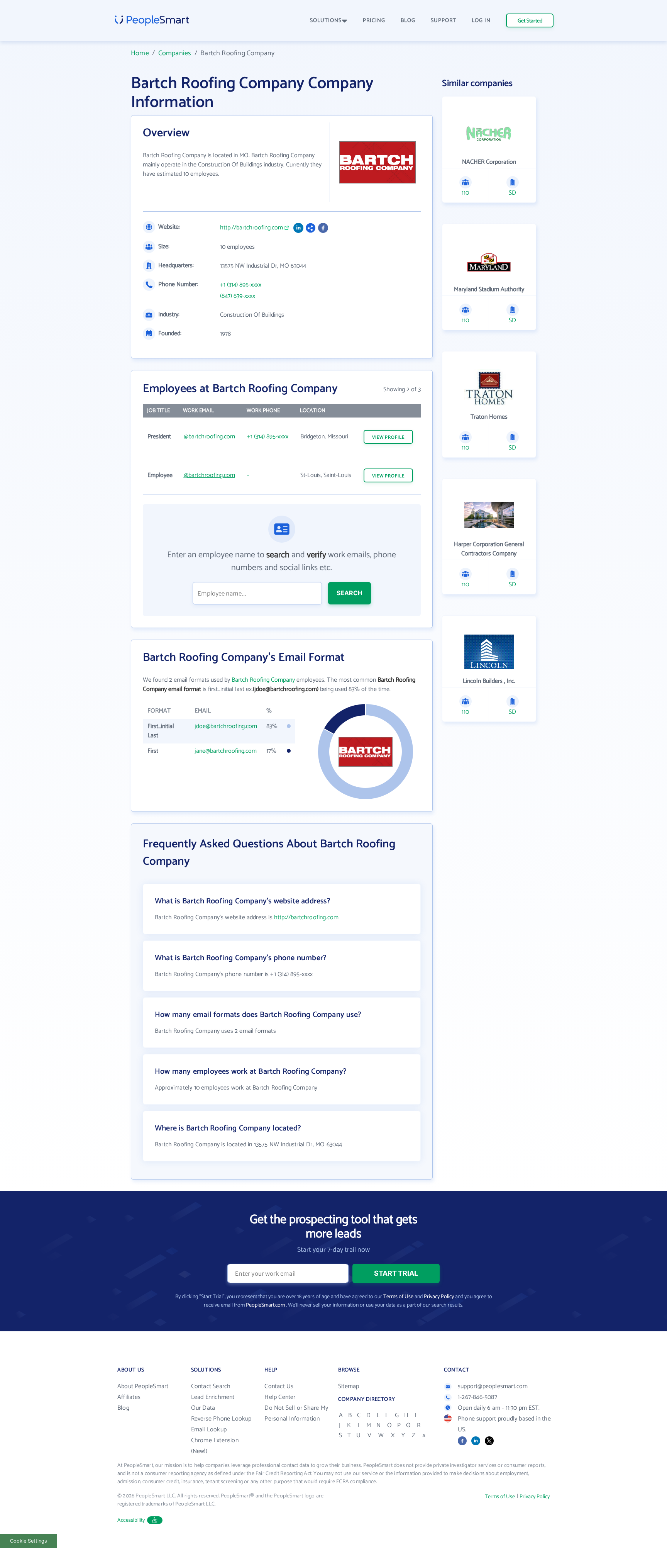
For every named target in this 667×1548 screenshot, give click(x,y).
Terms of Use (398, 1296)
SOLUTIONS (326, 20)
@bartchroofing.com (209, 436)
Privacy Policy (439, 1296)
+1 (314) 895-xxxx (240, 285)
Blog (123, 1408)
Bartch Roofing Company (263, 680)
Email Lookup (209, 1429)
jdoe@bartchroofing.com (226, 726)
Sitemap (348, 1386)
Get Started (530, 21)
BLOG (408, 20)
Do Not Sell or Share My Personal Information (296, 1413)
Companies (174, 53)
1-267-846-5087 (477, 1397)
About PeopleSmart (142, 1386)
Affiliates (129, 1397)
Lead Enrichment (213, 1397)
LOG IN (481, 20)
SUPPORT (443, 20)
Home (140, 53)
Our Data (203, 1408)
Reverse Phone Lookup (221, 1419)
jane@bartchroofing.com (226, 751)
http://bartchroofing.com (251, 228)
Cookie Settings (28, 1541)
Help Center (279, 1397)
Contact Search (211, 1386)
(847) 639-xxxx (237, 296)
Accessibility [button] (131, 1520)
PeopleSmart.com (265, 1305)
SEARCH (349, 593)
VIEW (388, 437)
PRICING (374, 20)
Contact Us (278, 1386)
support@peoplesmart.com (493, 1386)
